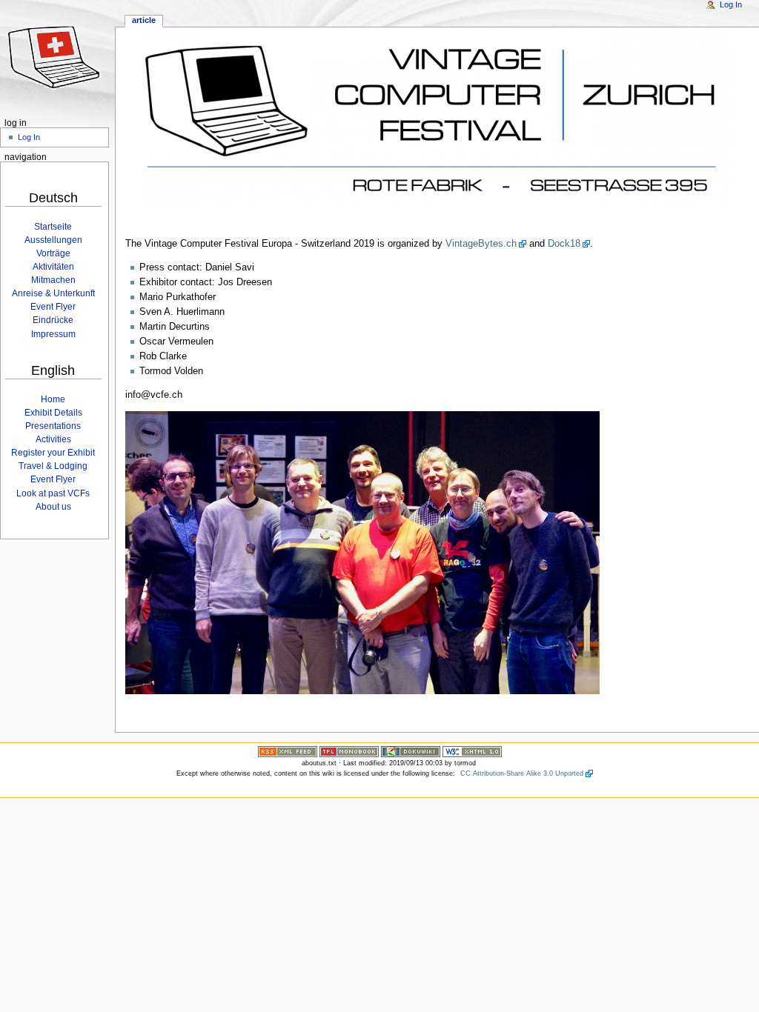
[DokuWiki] (410, 751)
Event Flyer (53, 307)
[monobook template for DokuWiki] (349, 751)
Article (144, 20)
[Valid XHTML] (472, 751)
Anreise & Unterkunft (53, 293)
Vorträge (53, 253)
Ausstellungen (53, 240)
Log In (731, 4)
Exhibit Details (53, 412)
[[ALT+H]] (57, 57)
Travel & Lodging (53, 466)
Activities (53, 439)
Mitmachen (53, 280)
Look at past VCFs (53, 493)
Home (53, 399)
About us (53, 507)
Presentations (53, 426)
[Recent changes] (287, 751)
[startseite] (437, 119)
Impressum (53, 334)
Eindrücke (53, 320)
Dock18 (564, 244)
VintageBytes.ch (481, 244)
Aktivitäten (53, 267)
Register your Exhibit (53, 452)
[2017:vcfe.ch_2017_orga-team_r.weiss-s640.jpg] (362, 552)
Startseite (53, 227)
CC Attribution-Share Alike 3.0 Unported (521, 773)
